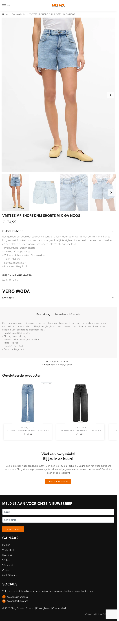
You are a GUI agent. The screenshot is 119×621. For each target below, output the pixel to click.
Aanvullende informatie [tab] (67, 314)
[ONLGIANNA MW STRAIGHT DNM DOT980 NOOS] (80, 403)
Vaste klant (8, 549)
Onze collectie (18, 14)
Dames (68, 364)
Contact (6, 570)
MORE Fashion (9, 575)
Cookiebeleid (59, 608)
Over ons (7, 554)
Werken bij (7, 565)
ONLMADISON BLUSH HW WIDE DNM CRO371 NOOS (27, 431)
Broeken (60, 364)
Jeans (31, 428)
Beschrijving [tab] (43, 314)
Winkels (6, 560)
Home (5, 14)
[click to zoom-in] (58, 95)
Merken (6, 544)
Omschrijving (13, 231)
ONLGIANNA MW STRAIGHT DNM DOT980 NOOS (80, 431)
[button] (110, 95)
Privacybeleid (43, 608)
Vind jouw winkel (58, 481)
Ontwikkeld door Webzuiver (99, 614)
